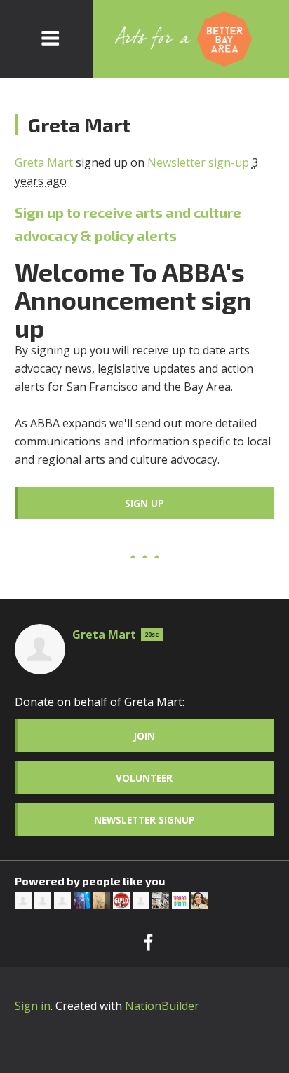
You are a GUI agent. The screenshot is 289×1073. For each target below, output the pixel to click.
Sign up (144, 503)
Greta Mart (44, 162)
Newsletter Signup (144, 819)
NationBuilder (162, 1005)
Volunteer (144, 777)
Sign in (33, 1005)
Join (144, 735)
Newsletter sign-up (198, 162)
